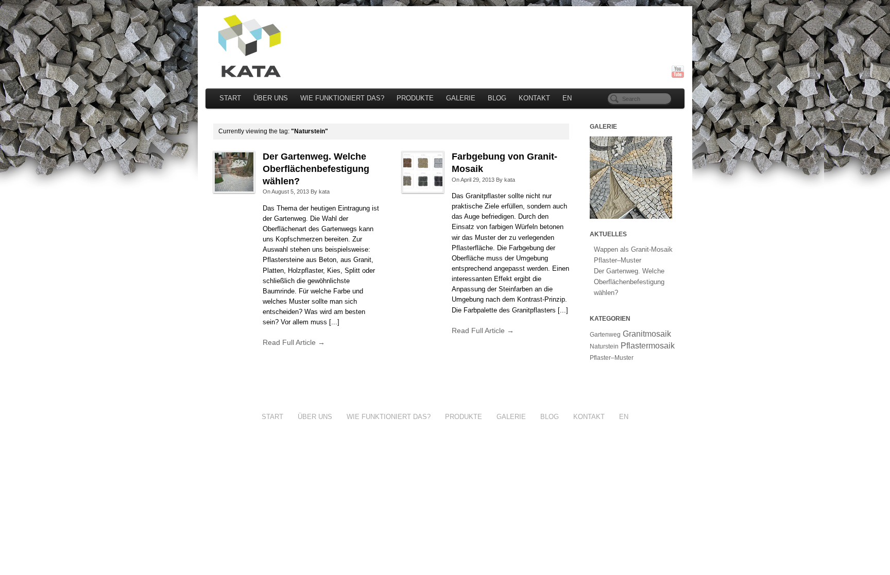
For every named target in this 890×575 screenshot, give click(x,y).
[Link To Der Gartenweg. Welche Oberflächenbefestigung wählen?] (234, 172)
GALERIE (460, 98)
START (230, 98)
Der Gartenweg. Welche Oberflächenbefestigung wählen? (316, 168)
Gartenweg (605, 334)
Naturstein (604, 346)
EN (567, 98)
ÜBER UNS (270, 98)
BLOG (497, 98)
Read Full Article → (294, 342)
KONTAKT (534, 98)
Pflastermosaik (648, 345)
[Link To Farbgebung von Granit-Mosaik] (422, 172)
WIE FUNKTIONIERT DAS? (342, 98)
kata (324, 191)
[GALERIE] (631, 177)
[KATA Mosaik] (445, 46)
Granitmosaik (647, 333)
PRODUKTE (415, 98)
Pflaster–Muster (617, 260)
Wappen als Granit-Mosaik (633, 249)
